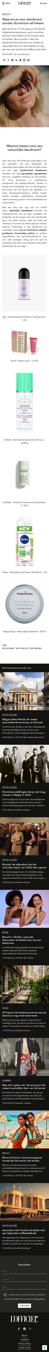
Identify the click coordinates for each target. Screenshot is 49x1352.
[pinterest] (12, 60)
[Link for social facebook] (19, 1329)
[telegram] (28, 60)
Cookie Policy (24, 1347)
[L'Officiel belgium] (24, 3)
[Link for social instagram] (24, 1329)
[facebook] (8, 60)
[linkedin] (16, 60)
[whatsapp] (24, 60)
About (24, 1335)
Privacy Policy (39, 1299)
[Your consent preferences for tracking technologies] (44, 1347)
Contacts (24, 1339)
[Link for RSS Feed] (30, 1329)
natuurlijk (22, 648)
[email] (4, 60)
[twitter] (20, 60)
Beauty (6, 14)
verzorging (35, 648)
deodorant (8, 648)
